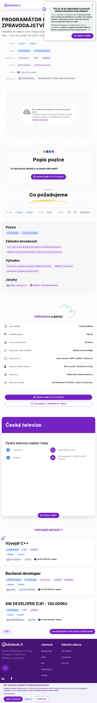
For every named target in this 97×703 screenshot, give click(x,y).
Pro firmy (65, 663)
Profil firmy (50, 515)
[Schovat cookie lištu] (94, 685)
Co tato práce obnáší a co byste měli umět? (34, 168)
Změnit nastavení (40, 120)
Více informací (9, 694)
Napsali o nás (46, 651)
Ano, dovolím (13, 699)
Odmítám (41, 699)
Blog (43, 663)
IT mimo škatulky (43, 51)
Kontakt (44, 675)
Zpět (6, 631)
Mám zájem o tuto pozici (50, 177)
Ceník (43, 657)
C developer (25, 51)
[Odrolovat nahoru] (5, 668)
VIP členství (66, 651)
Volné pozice (46, 669)
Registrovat (66, 657)
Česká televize (28, 78)
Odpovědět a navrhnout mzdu (50, 404)
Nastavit (28, 699)
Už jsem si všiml (82, 36)
